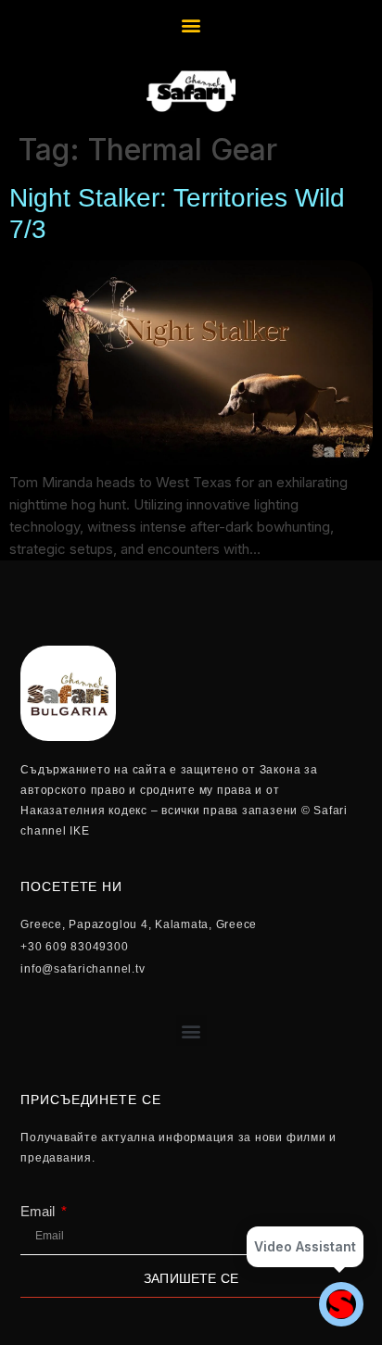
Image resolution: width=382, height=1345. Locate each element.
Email (39, 1211)
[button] (191, 24)
